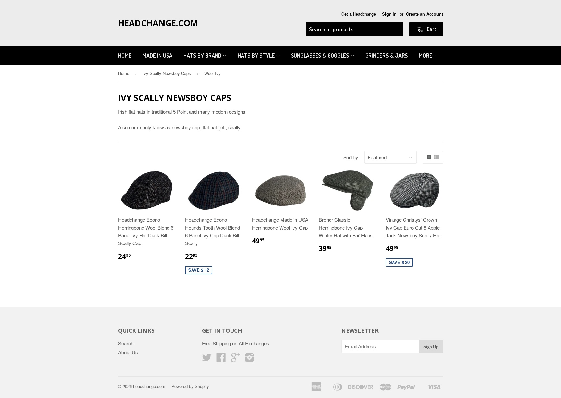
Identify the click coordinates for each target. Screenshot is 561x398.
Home (124, 55)
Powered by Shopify (190, 386)
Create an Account (424, 14)
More (425, 55)
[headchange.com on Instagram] (250, 359)
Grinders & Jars (386, 55)
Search (125, 343)
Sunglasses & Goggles (320, 55)
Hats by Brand (203, 55)
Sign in (389, 14)
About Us (128, 352)
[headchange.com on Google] (235, 359)
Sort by (350, 157)
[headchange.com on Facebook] (221, 359)
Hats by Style (257, 55)
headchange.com (158, 23)
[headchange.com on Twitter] (207, 359)
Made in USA (157, 55)
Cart (431, 28)
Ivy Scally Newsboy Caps (167, 73)
